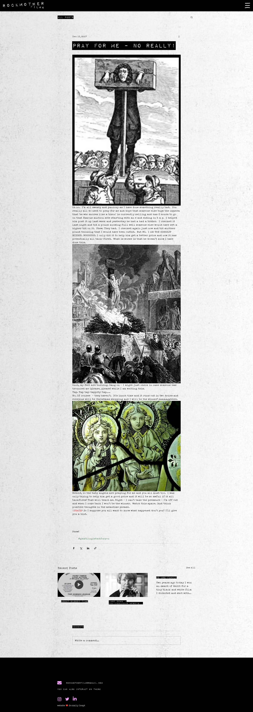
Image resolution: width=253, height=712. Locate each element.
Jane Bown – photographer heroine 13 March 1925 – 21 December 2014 (125, 602)
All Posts (65, 17)
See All (190, 567)
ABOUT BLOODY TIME (74, 601)
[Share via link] (95, 548)
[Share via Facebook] (73, 548)
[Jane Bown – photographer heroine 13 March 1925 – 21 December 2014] (126, 585)
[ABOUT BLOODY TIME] (79, 585)
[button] (247, 5)
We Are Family (166, 577)
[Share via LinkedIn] (88, 548)
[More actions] (179, 36)
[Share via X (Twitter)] (81, 548)
